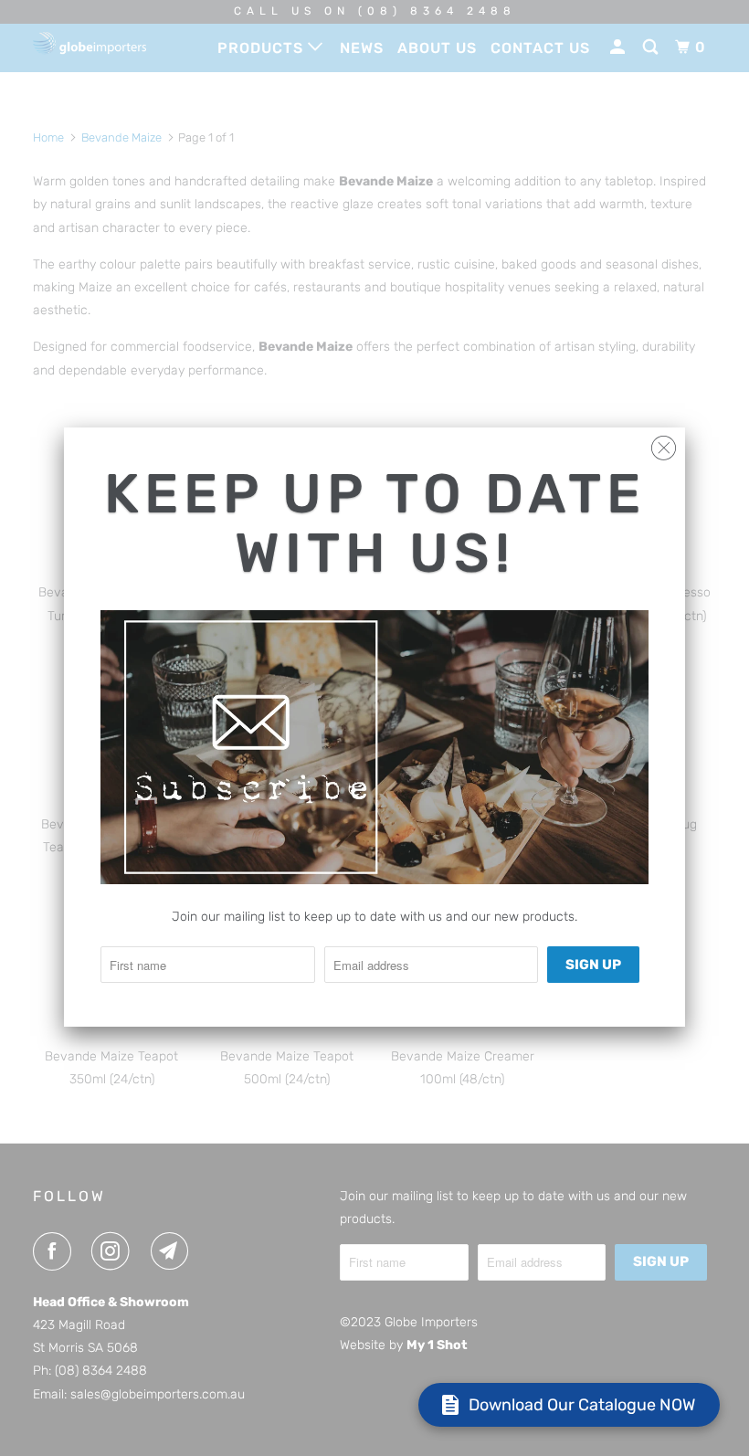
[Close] (663, 443)
